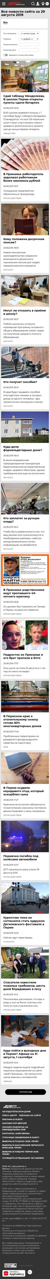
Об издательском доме (16, 1111)
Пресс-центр (9, 1115)
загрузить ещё (25, 1092)
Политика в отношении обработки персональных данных (20, 1231)
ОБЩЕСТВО (9, 133)
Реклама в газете (12, 1119)
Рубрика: (7, 39)
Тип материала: (10, 33)
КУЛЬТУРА (8, 942)
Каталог (8, 270)
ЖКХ (5, 747)
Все (5, 22)
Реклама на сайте (30, 1115)
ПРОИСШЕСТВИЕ (12, 1010)
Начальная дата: (10, 44)
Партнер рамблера (26, 1265)
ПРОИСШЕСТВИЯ (12, 198)
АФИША (7, 1081)
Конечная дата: (9, 50)
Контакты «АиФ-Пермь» (16, 1133)
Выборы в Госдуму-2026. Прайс (20, 1141)
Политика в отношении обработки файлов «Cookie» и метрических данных (24, 1236)
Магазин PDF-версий (14, 1123)
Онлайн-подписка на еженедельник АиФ (15, 1128)
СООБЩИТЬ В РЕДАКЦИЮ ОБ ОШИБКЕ (23, 1158)
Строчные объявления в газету (20, 1137)
